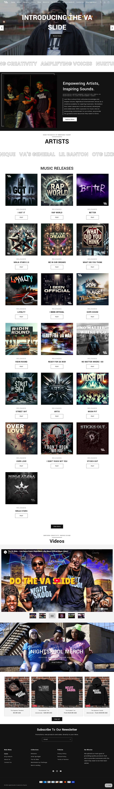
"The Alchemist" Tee (43, 710)
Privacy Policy (62, 753)
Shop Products (57, 662)
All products (8, 756)
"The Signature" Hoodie (97, 710)
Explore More (69, 119)
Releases (34, 753)
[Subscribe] (70, 739)
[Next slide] (112, 28)
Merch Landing (35, 765)
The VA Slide (35, 759)
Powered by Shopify (21, 785)
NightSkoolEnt (12, 785)
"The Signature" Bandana (17, 710)
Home (6, 753)
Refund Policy (62, 756)
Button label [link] (56, 32)
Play (92, 317)
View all (57, 719)
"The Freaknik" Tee (70, 710)
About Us (7, 759)
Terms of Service (63, 759)
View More (57, 526)
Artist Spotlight (36, 756)
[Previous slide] (2, 28)
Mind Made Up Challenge (39, 762)
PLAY (21, 217)
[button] (101, 2)
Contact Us (8, 762)
